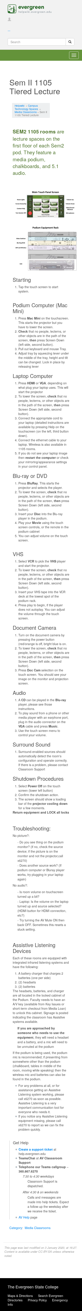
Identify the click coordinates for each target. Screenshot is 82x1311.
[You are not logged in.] (9, 19)
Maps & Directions (20, 1295)
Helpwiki (19, 105)
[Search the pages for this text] (70, 42)
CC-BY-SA (45, 1251)
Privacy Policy (37, 1300)
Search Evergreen (50, 1295)
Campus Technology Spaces (26, 107)
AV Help (24, 1217)
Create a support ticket (36, 1149)
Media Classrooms (26, 112)
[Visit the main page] (29, 8)
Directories (15, 1300)
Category (15, 1228)
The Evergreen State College (33, 1287)
